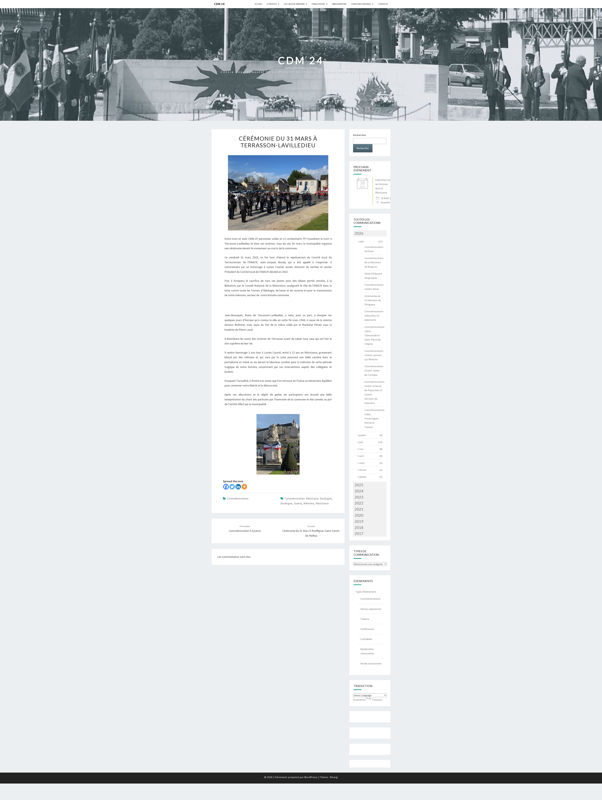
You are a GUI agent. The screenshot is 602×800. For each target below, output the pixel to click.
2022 (359, 503)
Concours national (361, 4)
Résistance (322, 503)
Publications (318, 4)
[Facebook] (226, 486)
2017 (359, 533)
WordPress (310, 777)
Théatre (364, 618)
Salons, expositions (370, 608)
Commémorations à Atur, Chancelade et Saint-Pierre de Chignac (374, 335)
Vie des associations (371, 663)
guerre (298, 503)
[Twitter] (232, 486)
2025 (359, 485)
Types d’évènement (366, 591)
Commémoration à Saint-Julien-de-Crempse (373, 370)
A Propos (272, 4)
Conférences (367, 629)
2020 (359, 515)
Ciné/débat (366, 639)
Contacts (383, 4)
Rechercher (359, 135)
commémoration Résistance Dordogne (308, 498)
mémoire (309, 503)
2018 (359, 527)
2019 (359, 521)
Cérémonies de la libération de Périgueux (372, 300)
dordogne (286, 503)
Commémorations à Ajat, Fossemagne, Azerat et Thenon (374, 418)
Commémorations (237, 498)
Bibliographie (339, 4)
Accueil (258, 4)
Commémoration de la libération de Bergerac (373, 262)
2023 (359, 497)
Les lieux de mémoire (294, 4)
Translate (377, 699)
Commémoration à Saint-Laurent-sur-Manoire (373, 355)
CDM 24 (219, 4)
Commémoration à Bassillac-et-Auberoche (373, 315)
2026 (359, 233)
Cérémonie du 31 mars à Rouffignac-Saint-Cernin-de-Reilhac (311, 531)
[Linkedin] (238, 486)
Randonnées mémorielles (367, 651)
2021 (359, 509)
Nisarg (334, 777)
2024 (359, 491)
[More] (244, 486)
